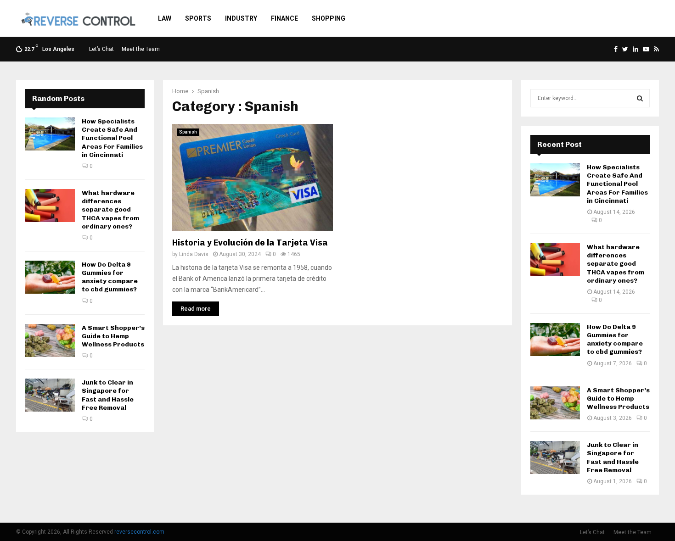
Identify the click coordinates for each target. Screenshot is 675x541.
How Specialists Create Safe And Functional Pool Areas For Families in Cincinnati (112, 138)
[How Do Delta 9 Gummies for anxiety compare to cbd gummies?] (50, 277)
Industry (241, 18)
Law (164, 18)
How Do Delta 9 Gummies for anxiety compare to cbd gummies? (110, 277)
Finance (284, 18)
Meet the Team (141, 49)
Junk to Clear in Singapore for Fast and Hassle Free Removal (108, 395)
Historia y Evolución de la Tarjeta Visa (250, 243)
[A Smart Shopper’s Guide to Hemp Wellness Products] (50, 340)
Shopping (328, 18)
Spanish (188, 131)
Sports (198, 18)
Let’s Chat (101, 49)
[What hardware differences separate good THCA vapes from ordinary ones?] (50, 205)
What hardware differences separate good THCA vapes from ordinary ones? (110, 209)
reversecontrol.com (139, 532)
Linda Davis (193, 254)
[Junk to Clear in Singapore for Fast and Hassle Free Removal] (50, 395)
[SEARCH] (640, 98)
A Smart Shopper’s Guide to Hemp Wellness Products (113, 336)
